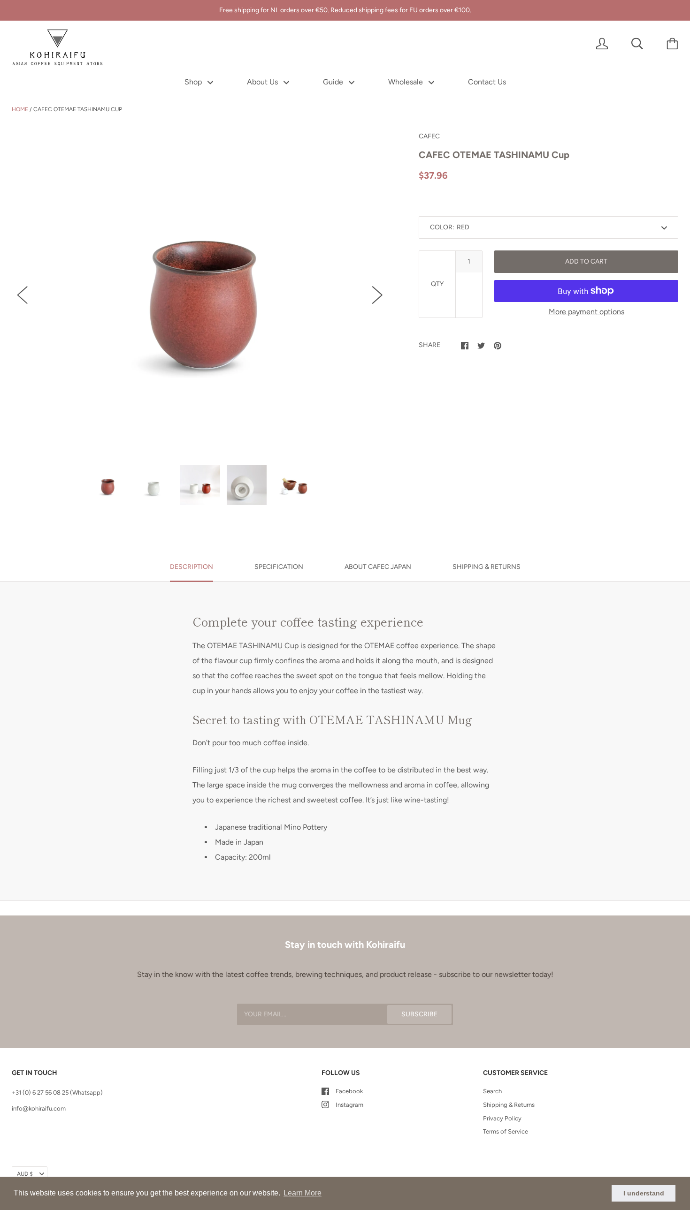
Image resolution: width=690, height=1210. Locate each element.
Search (492, 1091)
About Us (263, 81)
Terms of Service (505, 1131)
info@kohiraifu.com (39, 1108)
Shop (194, 81)
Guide (334, 81)
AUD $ (25, 1174)
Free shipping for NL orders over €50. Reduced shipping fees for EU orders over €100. (345, 10)
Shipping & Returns (509, 1104)
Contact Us (487, 81)
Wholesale (406, 81)
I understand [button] (643, 1193)
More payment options (586, 311)
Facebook (349, 1091)
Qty (437, 284)
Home (20, 109)
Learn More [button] (303, 1193)
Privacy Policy (502, 1118)
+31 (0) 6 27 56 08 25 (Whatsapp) (57, 1092)
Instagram (349, 1104)
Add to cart (586, 261)
